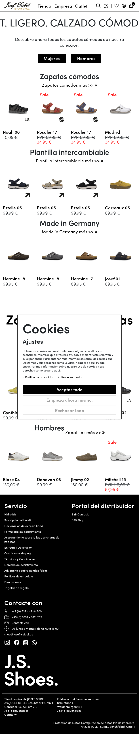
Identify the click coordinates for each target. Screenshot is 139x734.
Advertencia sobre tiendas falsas (25, 570)
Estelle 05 (12, 207)
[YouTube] (25, 642)
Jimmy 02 (80, 479)
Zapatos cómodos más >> (68, 85)
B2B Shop (78, 520)
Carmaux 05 (117, 207)
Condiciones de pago (18, 553)
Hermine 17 (82, 278)
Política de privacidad (40, 377)
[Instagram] (7, 642)
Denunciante (12, 582)
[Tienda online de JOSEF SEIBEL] (17, 5)
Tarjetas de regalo (16, 588)
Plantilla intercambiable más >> (68, 160)
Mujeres (52, 58)
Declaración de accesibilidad (23, 526)
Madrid (112, 132)
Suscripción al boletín (18, 520)
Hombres (86, 58)
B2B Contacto (80, 514)
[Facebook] (17, 642)
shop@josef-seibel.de (18, 634)
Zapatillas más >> (83, 432)
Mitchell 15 (115, 479)
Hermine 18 (14, 278)
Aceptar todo (69, 389)
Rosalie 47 (47, 132)
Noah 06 (11, 132)
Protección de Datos (66, 722)
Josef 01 (112, 278)
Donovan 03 (49, 479)
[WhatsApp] (34, 642)
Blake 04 (11, 479)
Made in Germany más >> (68, 231)
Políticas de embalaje (18, 576)
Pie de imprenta (123, 722)
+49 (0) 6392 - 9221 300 (27, 611)
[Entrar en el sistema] (123, 6)
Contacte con (20, 623)
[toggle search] (98, 6)
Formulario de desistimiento (22, 531)
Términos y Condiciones (19, 559)
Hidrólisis (10, 514)
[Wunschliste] (116, 6)
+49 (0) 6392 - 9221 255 (27, 617)
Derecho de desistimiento (21, 565)
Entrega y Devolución (18, 547)
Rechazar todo (69, 410)
